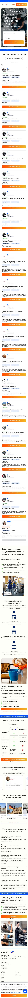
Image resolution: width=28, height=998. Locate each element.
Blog (2, 978)
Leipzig (24, 956)
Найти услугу (14, 916)
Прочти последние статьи (14, 822)
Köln (2, 958)
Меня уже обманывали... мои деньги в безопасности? (11, 856)
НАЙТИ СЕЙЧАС (14, 42)
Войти (13, 4)
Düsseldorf (6, 956)
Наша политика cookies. (16, 992)
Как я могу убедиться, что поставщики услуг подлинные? (11, 836)
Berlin (2, 956)
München (20, 956)
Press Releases (18, 975)
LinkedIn (2, 975)
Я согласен (14, 995)
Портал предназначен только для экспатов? (10, 881)
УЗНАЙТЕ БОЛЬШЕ (14, 709)
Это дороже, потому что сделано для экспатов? (11, 845)
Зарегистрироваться (21, 4)
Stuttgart (15, 956)
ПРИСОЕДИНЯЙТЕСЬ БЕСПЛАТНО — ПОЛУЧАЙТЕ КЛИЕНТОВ (14, 759)
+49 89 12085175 (4, 968)
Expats (2, 977)
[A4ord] (6, 4)
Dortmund (14, 958)
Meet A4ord (17, 972)
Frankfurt (9, 958)
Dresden (5, 958)
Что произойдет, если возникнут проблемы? (9, 867)
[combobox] (14, 58)
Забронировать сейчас (14, 86)
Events (16, 974)
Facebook (3, 974)
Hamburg (11, 956)
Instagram (3, 972)
